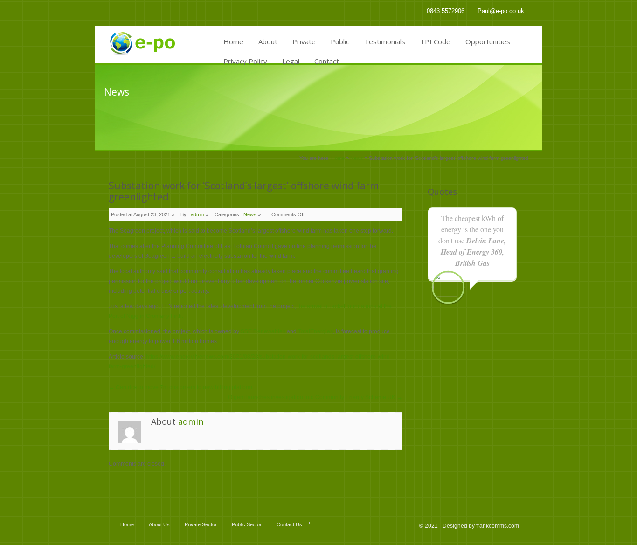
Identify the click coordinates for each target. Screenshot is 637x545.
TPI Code (435, 41)
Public (340, 41)
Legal (290, 61)
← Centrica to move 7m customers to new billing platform (180, 387)
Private (304, 41)
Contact (326, 61)
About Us (159, 524)
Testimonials (384, 41)
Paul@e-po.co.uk (501, 10)
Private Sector (201, 524)
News (356, 158)
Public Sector (247, 524)
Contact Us (289, 524)
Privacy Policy (245, 61)
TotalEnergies (315, 331)
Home (233, 41)
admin (197, 214)
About (267, 41)
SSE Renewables (263, 331)
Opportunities (487, 41)
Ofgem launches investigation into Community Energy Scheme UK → (315, 397)
